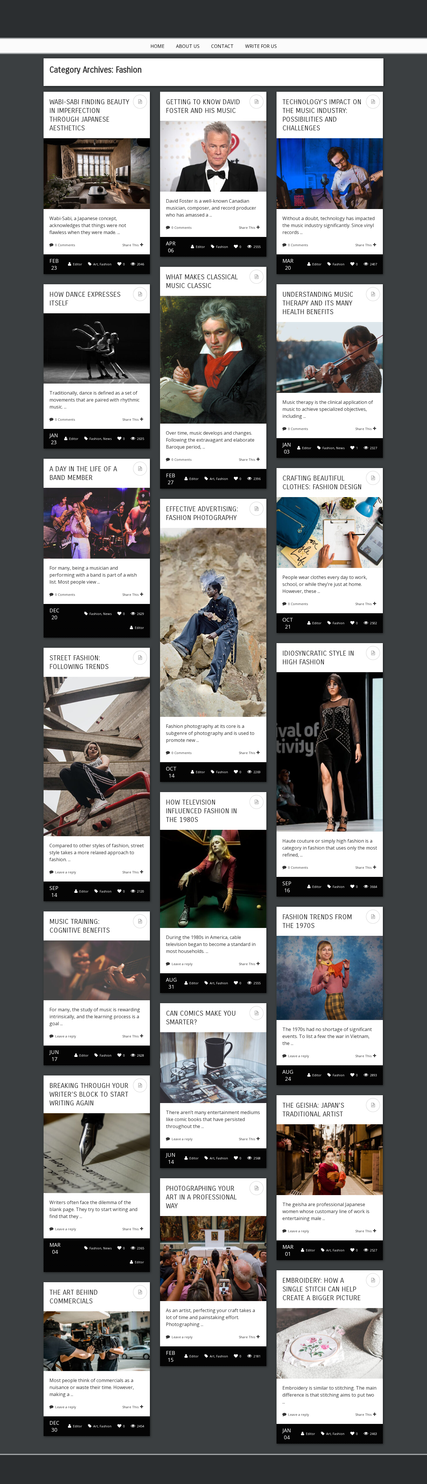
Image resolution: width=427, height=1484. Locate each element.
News (107, 438)
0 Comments (65, 245)
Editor (77, 264)
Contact (222, 46)
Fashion (106, 264)
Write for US (261, 46)
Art (95, 264)
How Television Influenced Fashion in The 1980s (201, 811)
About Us (188, 46)
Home (157, 46)
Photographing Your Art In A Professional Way (201, 1197)
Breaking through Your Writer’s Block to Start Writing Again (88, 1094)
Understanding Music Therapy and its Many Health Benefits (317, 303)
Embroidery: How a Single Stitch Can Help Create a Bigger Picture (321, 1289)
